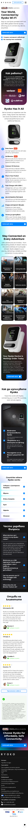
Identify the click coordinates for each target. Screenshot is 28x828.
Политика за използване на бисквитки (12, 793)
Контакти (4, 774)
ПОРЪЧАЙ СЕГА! (18, 2)
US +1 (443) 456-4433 (8, 802)
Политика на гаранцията (8, 787)
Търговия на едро (6, 762)
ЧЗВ (2, 773)
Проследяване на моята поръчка (10, 767)
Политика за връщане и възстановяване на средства (13, 770)
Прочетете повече (14, 691)
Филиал (3, 789)
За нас (3, 785)
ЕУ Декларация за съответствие (10, 797)
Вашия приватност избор (12, 795)
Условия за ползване (6, 779)
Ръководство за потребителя (10, 791)
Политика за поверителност (9, 781)
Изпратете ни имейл (9, 804)
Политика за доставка (7, 783)
